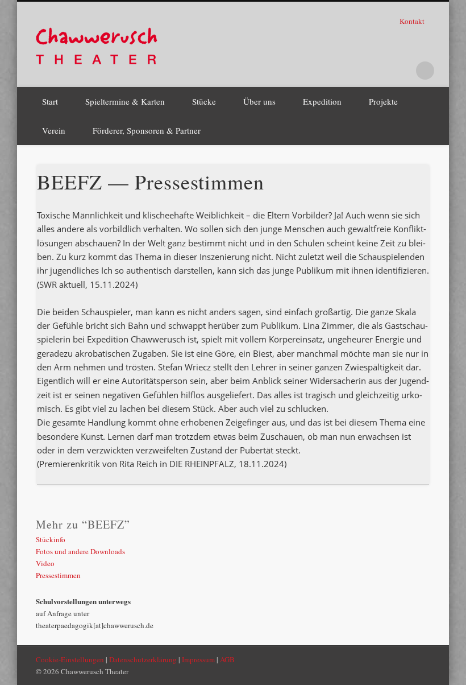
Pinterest (378, 70)
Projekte (383, 101)
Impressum (198, 659)
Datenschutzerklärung (143, 659)
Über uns (259, 101)
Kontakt (413, 21)
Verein (53, 130)
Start (50, 101)
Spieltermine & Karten (125, 101)
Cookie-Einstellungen (70, 659)
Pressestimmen (58, 575)
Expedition (322, 101)
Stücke (204, 101)
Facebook (355, 70)
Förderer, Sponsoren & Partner (147, 130)
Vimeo (402, 70)
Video (45, 563)
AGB (227, 659)
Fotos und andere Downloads (80, 551)
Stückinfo (50, 539)
